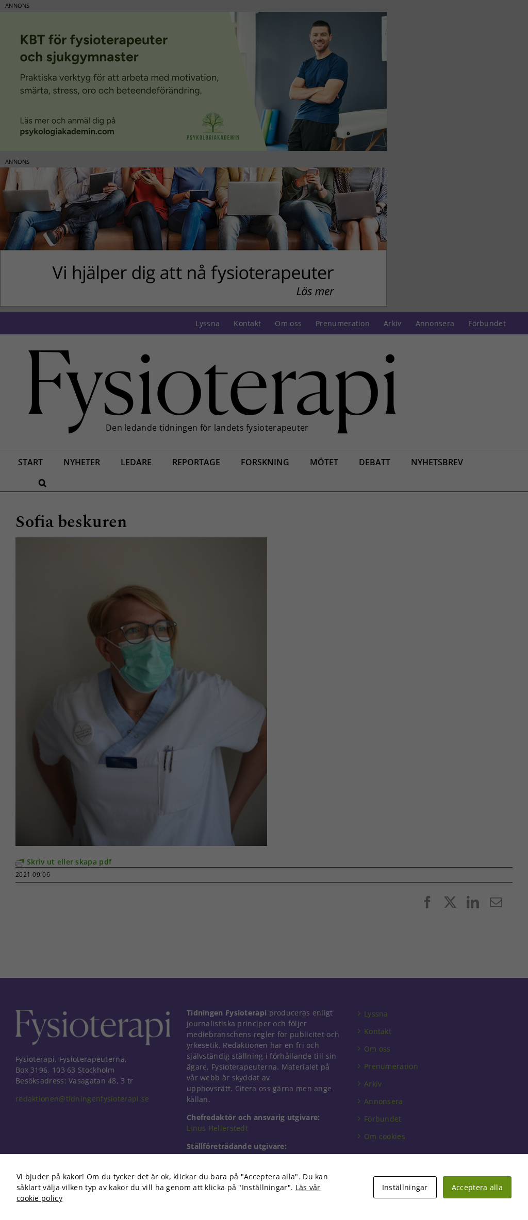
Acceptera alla (477, 1187)
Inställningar (405, 1187)
